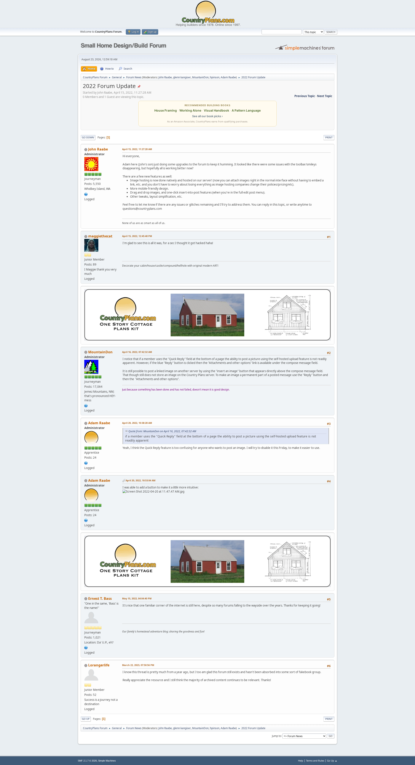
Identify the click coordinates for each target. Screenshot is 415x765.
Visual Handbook (216, 110)
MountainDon (200, 77)
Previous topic (304, 96)
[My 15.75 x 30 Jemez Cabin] (86, 405)
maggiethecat (100, 236)
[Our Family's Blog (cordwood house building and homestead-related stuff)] (86, 647)
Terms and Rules (315, 760)
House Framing (165, 110)
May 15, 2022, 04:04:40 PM (137, 598)
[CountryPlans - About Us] (86, 194)
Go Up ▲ (332, 760)
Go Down (88, 137)
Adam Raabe (228, 77)
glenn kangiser (182, 77)
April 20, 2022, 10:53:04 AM (140, 480)
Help (300, 760)
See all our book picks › (207, 116)
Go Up (85, 718)
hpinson (214, 77)
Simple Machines (107, 760)
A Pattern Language (246, 110)
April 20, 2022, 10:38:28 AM (137, 422)
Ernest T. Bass (100, 598)
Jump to (276, 736)
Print (328, 137)
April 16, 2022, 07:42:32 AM (137, 352)
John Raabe (165, 77)
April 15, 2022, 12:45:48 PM (137, 236)
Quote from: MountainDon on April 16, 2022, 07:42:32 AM (162, 431)
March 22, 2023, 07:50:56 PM (138, 665)
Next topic (324, 96)
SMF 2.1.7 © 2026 (87, 760)
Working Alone (190, 110)
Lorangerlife (98, 665)
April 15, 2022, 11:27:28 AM (137, 149)
